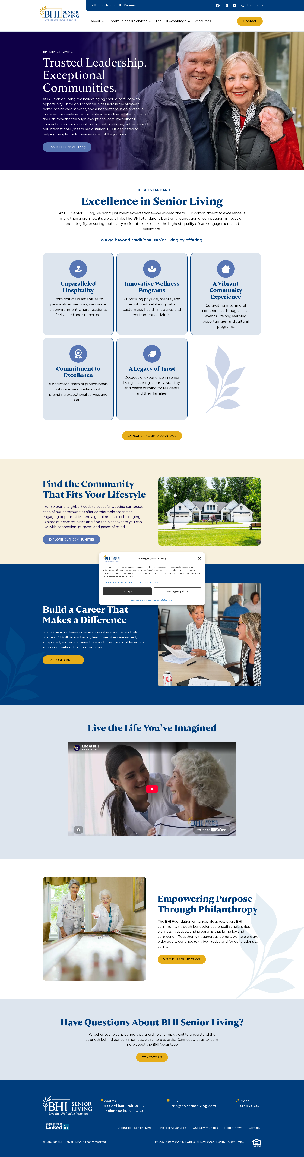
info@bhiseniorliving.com (193, 1106)
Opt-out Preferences (200, 1141)
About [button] (95, 21)
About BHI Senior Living (135, 1128)
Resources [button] (203, 21)
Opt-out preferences (140, 599)
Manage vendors (114, 582)
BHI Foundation (102, 5)
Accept (127, 591)
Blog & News (233, 1128)
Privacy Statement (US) (170, 1141)
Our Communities (205, 1128)
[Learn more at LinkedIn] (57, 1126)
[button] (199, 558)
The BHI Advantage (172, 1128)
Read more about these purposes (141, 582)
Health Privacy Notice (230, 1141)
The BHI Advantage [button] (170, 21)
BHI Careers (127, 5)
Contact (254, 1128)
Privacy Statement (162, 599)
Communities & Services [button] (128, 21)
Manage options (177, 591)
